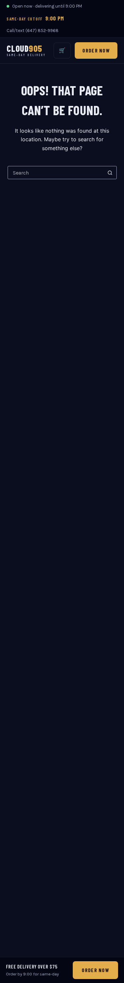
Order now (96, 50)
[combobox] (56, 172)
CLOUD (26, 50)
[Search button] (110, 172)
